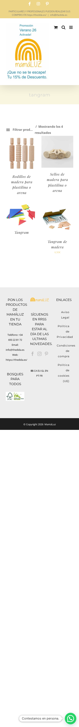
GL (42, 370)
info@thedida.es (58, 15)
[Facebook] (32, 354)
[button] (70, 718)
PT (37, 375)
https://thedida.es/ (16, 359)
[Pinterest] (46, 354)
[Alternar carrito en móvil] (56, 27)
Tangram (21, 232)
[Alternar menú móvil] (71, 27)
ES (32, 370)
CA (35, 370)
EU (39, 370)
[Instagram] (39, 354)
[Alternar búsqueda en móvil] (63, 27)
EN (46, 370)
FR (41, 375)
